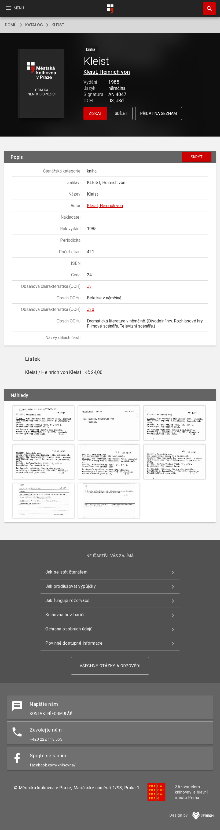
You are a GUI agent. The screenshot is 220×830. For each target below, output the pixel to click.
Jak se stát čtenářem (66, 572)
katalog (34, 25)
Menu (14, 8)
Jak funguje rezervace (67, 600)
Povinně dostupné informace (73, 643)
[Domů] (110, 9)
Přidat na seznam (158, 113)
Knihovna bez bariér (65, 614)
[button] (41, 84)
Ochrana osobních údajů (69, 628)
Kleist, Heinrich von (106, 72)
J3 (89, 286)
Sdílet (121, 113)
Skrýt (197, 157)
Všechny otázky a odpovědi (110, 665)
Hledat (207, 8)
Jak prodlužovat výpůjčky (70, 586)
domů (11, 25)
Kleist (58, 25)
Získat (95, 113)
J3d (90, 309)
